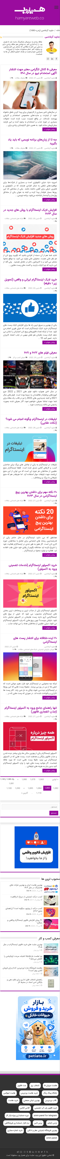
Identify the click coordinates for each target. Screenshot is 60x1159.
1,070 (32, 779)
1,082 (55, 788)
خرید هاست (13, 1100)
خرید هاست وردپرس (29, 1093)
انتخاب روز (35, 1085)
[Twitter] (42, 1152)
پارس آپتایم (52, 1123)
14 (13, 649)
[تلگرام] (17, 1152)
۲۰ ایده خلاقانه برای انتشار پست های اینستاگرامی (35, 640)
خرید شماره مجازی (14, 1130)
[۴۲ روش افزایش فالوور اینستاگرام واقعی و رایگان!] (51, 924)
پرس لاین (38, 1123)
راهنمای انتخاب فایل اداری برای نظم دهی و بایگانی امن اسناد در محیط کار (24, 981)
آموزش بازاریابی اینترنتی (46, 649)
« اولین (55, 779)
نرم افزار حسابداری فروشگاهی (17, 1123)
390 (25, 900)
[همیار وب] (30, 13)
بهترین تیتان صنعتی (31, 1100)
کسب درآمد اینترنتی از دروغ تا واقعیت (26, 897)
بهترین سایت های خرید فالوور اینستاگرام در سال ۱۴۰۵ (22, 946)
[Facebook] (44, 1152)
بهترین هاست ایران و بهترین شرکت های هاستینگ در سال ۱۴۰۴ (26, 886)
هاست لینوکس (9, 1093)
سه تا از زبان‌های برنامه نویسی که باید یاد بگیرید (32, 141)
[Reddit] (30, 1152)
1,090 (17, 788)
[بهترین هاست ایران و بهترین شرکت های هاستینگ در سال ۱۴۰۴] (51, 889)
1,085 (30, 788)
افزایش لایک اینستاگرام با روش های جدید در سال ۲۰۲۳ (30, 212)
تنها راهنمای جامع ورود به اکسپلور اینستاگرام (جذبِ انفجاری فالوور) (31, 710)
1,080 (24, 779)
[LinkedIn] (33, 1152)
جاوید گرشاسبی (49, 78)
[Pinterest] (39, 1152)
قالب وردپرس (50, 1100)
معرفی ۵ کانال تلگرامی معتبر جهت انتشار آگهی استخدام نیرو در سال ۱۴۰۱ (33, 71)
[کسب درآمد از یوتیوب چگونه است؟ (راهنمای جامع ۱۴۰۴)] (51, 912)
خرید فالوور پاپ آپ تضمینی (46, 1108)
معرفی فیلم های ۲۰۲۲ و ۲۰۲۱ (40, 352)
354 (27, 914)
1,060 (41, 779)
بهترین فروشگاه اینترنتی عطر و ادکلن (42, 1130)
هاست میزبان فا (50, 1085)
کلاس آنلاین (25, 1108)
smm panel (51, 1138)
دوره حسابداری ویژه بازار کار (17, 1115)
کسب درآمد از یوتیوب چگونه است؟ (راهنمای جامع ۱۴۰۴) (24, 910)
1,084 (38, 788)
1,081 (11, 783)
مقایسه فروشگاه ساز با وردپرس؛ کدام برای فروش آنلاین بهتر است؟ (22, 969)
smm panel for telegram (45, 1115)
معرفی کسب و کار (19, 357)
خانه (58, 30)
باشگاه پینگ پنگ (50, 1093)
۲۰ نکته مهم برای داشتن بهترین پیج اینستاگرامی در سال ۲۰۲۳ (36, 494)
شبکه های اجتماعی (16, 218)
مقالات (17, 78)
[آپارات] (21, 1152)
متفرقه (23, 78)
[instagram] (24, 1152)
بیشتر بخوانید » (49, 129)
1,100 (9, 788)
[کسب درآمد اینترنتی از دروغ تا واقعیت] (51, 900)
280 (26, 926)
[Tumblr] (27, 1152)
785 (27, 890)
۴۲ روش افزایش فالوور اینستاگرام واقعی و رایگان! (24, 922)
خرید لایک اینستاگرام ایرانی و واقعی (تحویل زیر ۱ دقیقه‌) (31, 281)
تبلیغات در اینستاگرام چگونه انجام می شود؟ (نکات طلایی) (31, 421)
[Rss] (47, 1152)
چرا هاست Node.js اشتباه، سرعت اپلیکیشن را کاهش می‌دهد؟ (23, 958)
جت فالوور (21, 1085)
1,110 (38, 793)
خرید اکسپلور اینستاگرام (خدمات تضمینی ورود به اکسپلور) (33, 567)
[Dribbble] (36, 1152)
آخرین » (24, 793)
